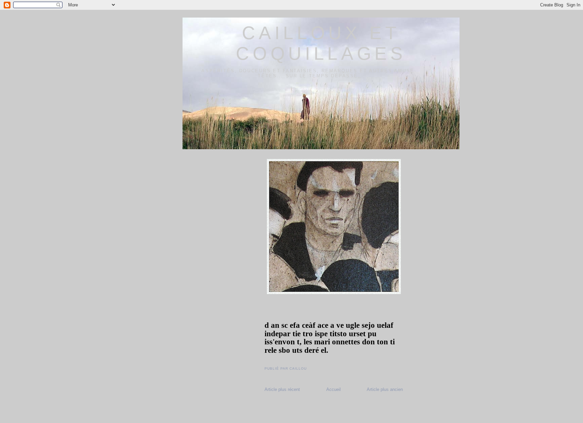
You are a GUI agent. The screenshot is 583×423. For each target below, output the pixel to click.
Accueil (333, 389)
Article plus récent (282, 389)
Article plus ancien (385, 389)
